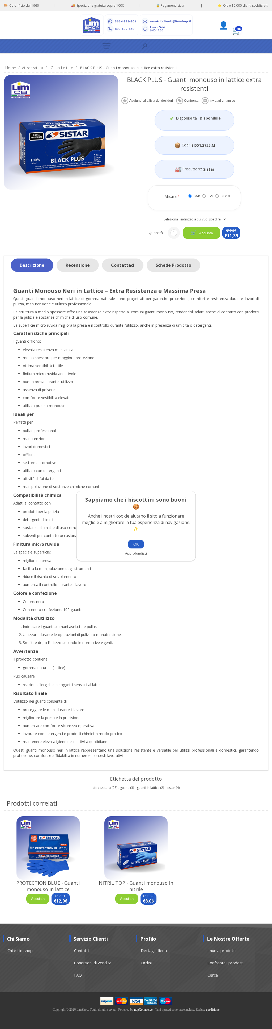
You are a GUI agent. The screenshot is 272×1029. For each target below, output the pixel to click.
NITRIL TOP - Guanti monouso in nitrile (136, 886)
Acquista (205, 233)
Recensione (78, 265)
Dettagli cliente (154, 950)
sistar (171, 787)
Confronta (191, 101)
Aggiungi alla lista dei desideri (151, 101)
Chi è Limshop (20, 950)
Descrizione (32, 265)
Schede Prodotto (173, 265)
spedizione (212, 1009)
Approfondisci (136, 553)
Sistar (208, 169)
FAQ (78, 975)
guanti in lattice (148, 787)
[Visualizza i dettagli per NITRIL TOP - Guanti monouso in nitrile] (136, 848)
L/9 (211, 196)
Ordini (146, 962)
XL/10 (226, 196)
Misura (171, 196)
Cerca (212, 975)
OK (136, 544)
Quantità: (156, 232)
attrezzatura (101, 787)
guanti (124, 787)
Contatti (81, 950)
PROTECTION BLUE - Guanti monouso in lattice (48, 886)
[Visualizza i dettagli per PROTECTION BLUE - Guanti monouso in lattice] (48, 848)
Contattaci (122, 265)
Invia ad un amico (222, 101)
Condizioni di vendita (92, 962)
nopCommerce (143, 1009)
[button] (117, 46)
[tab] (32, 265)
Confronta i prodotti (225, 962)
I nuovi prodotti (221, 950)
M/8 (197, 196)
